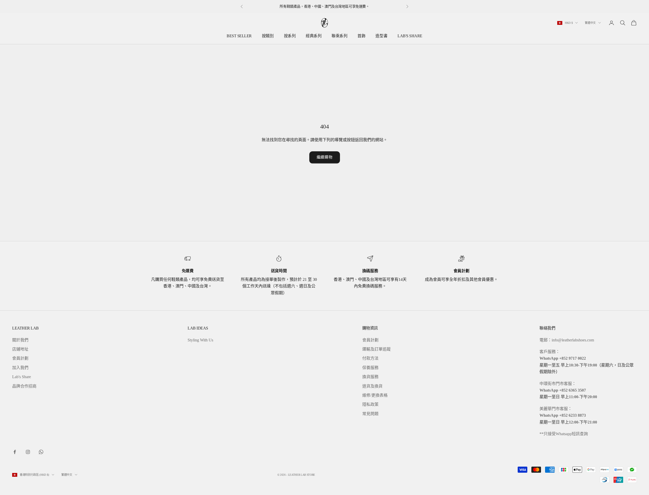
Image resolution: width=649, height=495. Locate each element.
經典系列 (313, 36)
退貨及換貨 (372, 386)
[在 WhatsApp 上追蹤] (41, 451)
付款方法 (370, 358)
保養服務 (370, 367)
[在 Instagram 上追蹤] (27, 451)
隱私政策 (370, 404)
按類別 (268, 36)
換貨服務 (370, 377)
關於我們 (20, 340)
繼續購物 (325, 157)
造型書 (381, 36)
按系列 (290, 36)
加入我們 (20, 367)
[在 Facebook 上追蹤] (14, 451)
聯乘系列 (339, 36)
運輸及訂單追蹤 (376, 349)
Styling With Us (200, 340)
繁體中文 (590, 22)
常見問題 (370, 414)
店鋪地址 (20, 349)
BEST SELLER (239, 36)
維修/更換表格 (375, 395)
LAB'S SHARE (410, 36)
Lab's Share (21, 377)
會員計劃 (20, 358)
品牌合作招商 (24, 386)
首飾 (361, 36)
